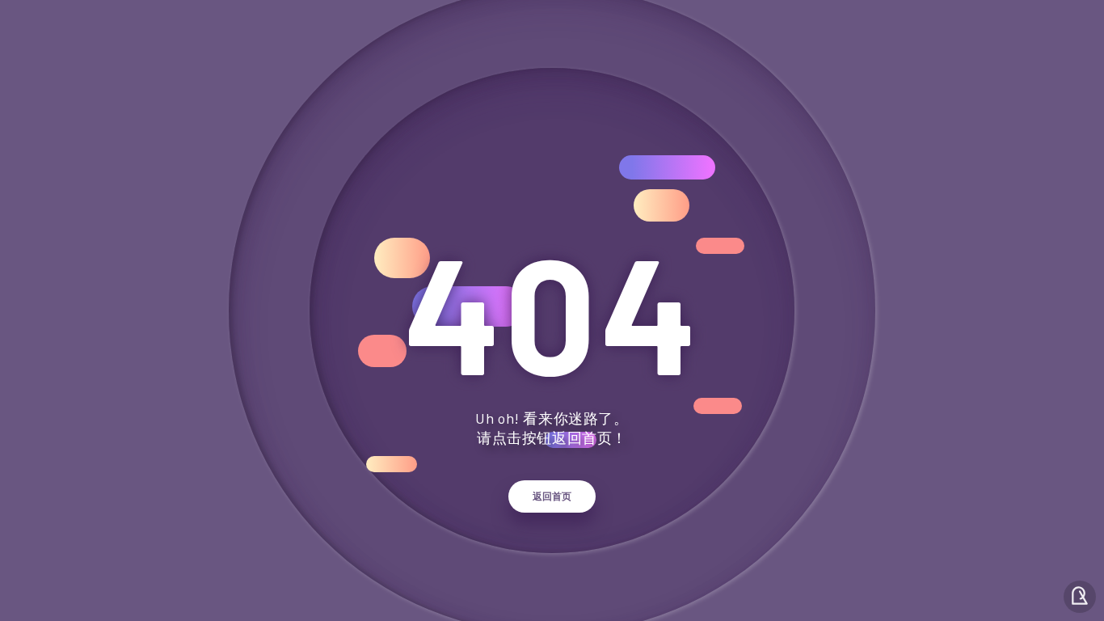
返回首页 (552, 496)
